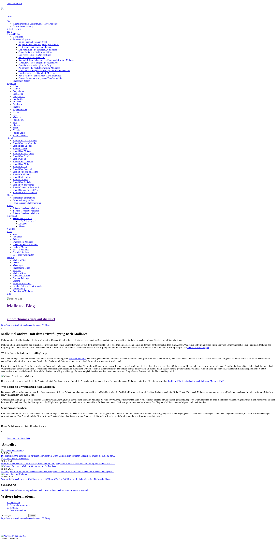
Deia (15, 114)
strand (75, 490)
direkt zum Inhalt (14, 3)
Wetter (16, 262)
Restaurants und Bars (22, 218)
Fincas (10, 195)
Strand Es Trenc (20, 148)
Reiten (16, 239)
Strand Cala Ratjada (22, 182)
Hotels (10, 205)
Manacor (17, 117)
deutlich (4, 490)
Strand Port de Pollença (23, 185)
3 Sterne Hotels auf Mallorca (26, 208)
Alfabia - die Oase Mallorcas (31, 57)
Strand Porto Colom (22, 177)
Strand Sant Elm (20, 179)
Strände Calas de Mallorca (25, 192)
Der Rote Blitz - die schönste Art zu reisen (37, 49)
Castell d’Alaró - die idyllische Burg (34, 65)
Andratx (16, 88)
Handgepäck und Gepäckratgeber (28, 286)
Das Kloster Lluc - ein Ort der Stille (34, 55)
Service (10, 257)
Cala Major (18, 94)
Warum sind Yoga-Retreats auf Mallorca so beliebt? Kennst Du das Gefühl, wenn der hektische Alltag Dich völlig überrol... (57, 479)
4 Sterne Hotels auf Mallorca (26, 210)
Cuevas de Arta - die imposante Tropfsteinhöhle (40, 78)
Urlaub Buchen (14, 29)
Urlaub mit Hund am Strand (25, 244)
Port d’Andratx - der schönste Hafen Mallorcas (39, 75)
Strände (10, 138)
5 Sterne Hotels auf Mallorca (26, 213)
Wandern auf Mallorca (23, 242)
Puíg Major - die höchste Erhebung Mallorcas (39, 68)
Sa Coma (17, 112)
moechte (51, 490)
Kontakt (12, 508)
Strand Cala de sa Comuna (25, 140)
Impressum (13, 502)
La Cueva (22, 223)
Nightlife (11, 229)
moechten (59, 490)
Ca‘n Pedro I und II (27, 221)
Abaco (21, 226)
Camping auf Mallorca (23, 291)
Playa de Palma (20, 109)
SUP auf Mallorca (21, 249)
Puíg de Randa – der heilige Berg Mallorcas (38, 44)
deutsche (13, 490)
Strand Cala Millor (21, 164)
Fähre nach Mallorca (22, 283)
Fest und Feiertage (21, 278)
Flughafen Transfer (21, 275)
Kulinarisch (12, 216)
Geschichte (18, 36)
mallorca (33, 490)
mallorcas (42, 490)
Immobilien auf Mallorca (24, 197)
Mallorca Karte (20, 273)
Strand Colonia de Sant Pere (25, 190)
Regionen (11, 83)
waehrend (83, 490)
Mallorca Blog (21, 305)
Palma (15, 86)
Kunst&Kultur (13, 34)
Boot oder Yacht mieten (23, 255)
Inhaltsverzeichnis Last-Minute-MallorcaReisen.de (35, 24)
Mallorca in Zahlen (22, 81)
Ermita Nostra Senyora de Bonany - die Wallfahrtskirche (44, 70)
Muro (15, 127)
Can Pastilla (18, 99)
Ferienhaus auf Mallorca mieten (27, 203)
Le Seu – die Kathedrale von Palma (34, 47)
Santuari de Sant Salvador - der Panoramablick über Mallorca (46, 60)
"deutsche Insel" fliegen (198, 347)
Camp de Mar (19, 96)
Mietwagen (18, 265)
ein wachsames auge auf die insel (31, 319)
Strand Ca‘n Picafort (22, 174)
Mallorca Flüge (20, 260)
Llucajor (16, 125)
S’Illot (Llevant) (20, 135)
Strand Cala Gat (20, 166)
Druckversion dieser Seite (18, 438)
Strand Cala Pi (19, 159)
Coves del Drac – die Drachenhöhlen (35, 52)
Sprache (16, 281)
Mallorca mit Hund (21, 268)
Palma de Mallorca (77, 358)
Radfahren (17, 236)
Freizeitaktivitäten (21, 252)
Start (9, 21)
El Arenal (17, 101)
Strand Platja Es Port (22, 146)
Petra (15, 122)
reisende (68, 490)
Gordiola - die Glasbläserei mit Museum (36, 73)
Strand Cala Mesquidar (23, 153)
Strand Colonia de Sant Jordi (26, 187)
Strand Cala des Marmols (24, 143)
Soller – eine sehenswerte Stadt (32, 42)
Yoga (15, 234)
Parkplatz (17, 270)
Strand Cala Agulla (21, 156)
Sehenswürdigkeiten (22, 39)
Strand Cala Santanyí (22, 169)
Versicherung (19, 288)
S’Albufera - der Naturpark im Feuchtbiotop (38, 62)
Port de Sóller (19, 133)
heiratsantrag (23, 490)
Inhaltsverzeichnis (17, 510)
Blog (9, 294)
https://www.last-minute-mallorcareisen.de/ (20, 325)
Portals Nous (19, 120)
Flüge (9, 31)
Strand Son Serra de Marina (25, 172)
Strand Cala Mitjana (22, 151)
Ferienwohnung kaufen (23, 200)
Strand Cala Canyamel (23, 161)
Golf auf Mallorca (21, 247)
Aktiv (9, 231)
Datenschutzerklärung (23, 26)
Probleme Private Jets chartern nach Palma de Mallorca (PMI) (196, 381)
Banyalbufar (18, 91)
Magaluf (16, 107)
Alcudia (16, 130)
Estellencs (17, 104)
